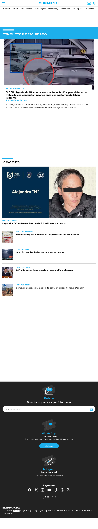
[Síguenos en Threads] (62, 490)
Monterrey (53, 9)
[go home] (49, 507)
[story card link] (49, 64)
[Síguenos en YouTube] (49, 490)
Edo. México (26, 9)
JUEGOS (6, 9)
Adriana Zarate (18, 100)
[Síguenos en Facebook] (29, 490)
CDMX (15, 9)
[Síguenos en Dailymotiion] (68, 489)
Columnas (65, 9)
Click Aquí (49, 446)
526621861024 (49, 436)
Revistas (90, 9)
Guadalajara (40, 9)
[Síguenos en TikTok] (56, 490)
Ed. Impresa (78, 9)
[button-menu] (3, 3)
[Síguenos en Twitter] (36, 490)
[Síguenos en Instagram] (42, 490)
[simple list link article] (49, 193)
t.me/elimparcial (49, 472)
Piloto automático (15, 88)
